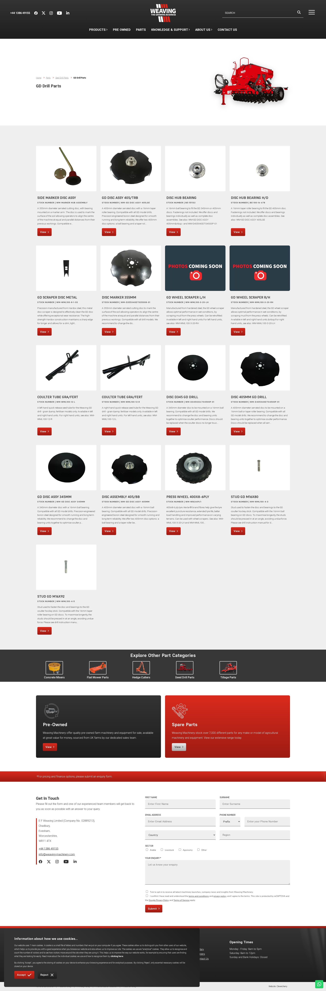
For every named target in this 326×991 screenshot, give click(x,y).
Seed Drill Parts (62, 78)
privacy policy (219, 896)
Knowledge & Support (169, 31)
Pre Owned (122, 29)
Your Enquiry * (153, 858)
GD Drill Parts (79, 78)
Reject (44, 974)
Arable (153, 850)
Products (97, 29)
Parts (141, 29)
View (43, 232)
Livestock (169, 850)
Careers (201, 954)
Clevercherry (282, 986)
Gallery (200, 949)
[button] (309, 13)
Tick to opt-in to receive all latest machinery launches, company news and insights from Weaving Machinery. (201, 892)
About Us (202, 31)
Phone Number (228, 815)
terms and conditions (199, 896)
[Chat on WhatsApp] (319, 984)
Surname (225, 797)
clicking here (117, 956)
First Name (151, 797)
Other (204, 850)
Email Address (153, 815)
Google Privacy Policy (159, 900)
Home (38, 78)
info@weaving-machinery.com (57, 854)
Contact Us (227, 29)
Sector (149, 845)
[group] (54, 670)
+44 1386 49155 (48, 848)
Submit (152, 908)
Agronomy (188, 850)
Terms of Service (181, 900)
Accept (21, 974)
